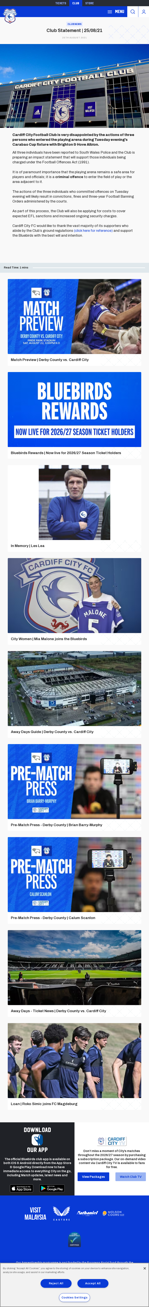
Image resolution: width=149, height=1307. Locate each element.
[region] (74, 1285)
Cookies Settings (75, 1297)
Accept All (93, 1283)
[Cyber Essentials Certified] (74, 1239)
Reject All (56, 1283)
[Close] (144, 1268)
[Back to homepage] (9, 15)
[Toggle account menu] (143, 11)
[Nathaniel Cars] (87, 1213)
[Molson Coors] (113, 1213)
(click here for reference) (93, 231)
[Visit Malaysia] (35, 1213)
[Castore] (61, 1213)
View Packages (93, 1176)
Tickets (60, 3)
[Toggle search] (132, 11)
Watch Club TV (131, 1176)
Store (89, 3)
